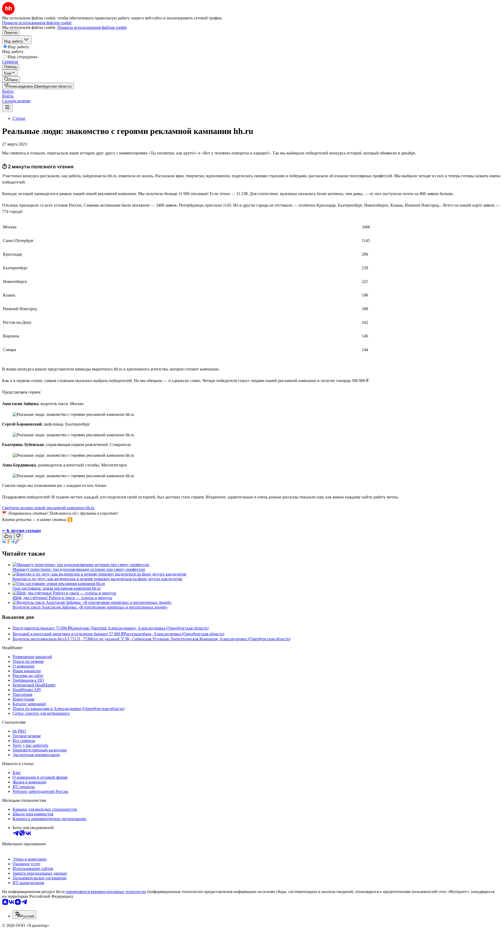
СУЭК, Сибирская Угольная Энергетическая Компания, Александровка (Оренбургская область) (204, 639)
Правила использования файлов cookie (92, 27)
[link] (11, 79)
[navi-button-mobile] (7, 107)
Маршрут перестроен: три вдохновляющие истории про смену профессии (79, 569)
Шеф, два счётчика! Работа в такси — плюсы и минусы (62, 597)
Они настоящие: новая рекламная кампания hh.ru (57, 588)
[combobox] (24, 914)
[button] (8, 91)
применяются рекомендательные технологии (106, 891)
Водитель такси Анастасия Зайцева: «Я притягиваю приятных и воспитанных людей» (90, 607)
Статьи (19, 118)
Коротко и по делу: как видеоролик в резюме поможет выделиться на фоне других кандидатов (97, 579)
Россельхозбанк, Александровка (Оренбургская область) (174, 634)
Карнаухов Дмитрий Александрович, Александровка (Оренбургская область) (139, 628)
